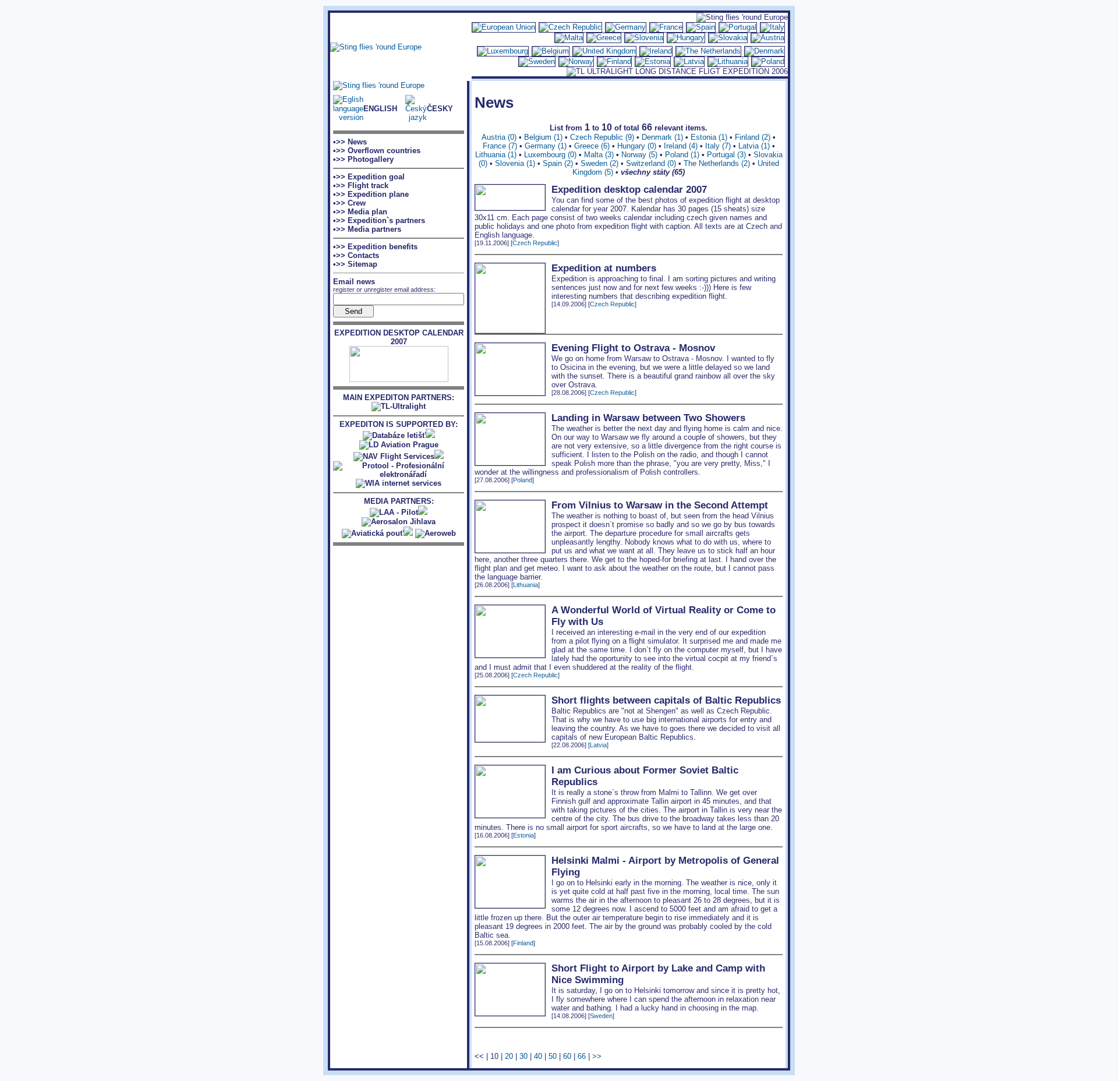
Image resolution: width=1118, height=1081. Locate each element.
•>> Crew (349, 203)
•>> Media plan (360, 211)
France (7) (500, 146)
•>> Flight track (360, 185)
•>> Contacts (356, 255)
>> (597, 1056)
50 (553, 1056)
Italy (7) (718, 146)
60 (567, 1056)
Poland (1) (682, 154)
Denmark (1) (662, 137)
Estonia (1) (709, 137)
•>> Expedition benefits (375, 246)
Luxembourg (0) (550, 154)
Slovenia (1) (515, 163)
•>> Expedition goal (369, 176)
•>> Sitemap (355, 264)
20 (509, 1056)
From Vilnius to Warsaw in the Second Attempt (659, 505)
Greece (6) (592, 146)
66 (582, 1056)
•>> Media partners (367, 229)
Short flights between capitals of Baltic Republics (666, 700)
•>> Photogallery (363, 159)
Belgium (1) (543, 137)
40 (538, 1056)
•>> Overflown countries (376, 150)
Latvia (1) (754, 146)
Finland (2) (752, 137)
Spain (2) (558, 163)
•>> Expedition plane (371, 194)
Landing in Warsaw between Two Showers (648, 417)
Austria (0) (499, 137)
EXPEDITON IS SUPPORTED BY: (398, 424)
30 (523, 1056)
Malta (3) (599, 154)
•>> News (350, 141)
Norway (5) (639, 154)
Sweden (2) (599, 163)
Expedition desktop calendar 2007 (629, 189)
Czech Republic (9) (602, 137)
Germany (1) (546, 146)
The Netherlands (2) (717, 163)
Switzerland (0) (651, 163)
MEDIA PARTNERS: (399, 501)
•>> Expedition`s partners (379, 220)
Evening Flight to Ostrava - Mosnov (633, 348)
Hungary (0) (636, 146)
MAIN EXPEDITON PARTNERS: (398, 397)
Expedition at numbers (603, 268)
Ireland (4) (681, 146)
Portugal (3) (726, 154)
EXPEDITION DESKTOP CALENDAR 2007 (399, 337)
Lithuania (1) (495, 154)
